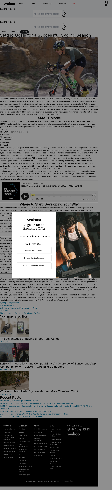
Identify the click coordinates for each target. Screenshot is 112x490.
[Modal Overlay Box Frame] (56, 245)
